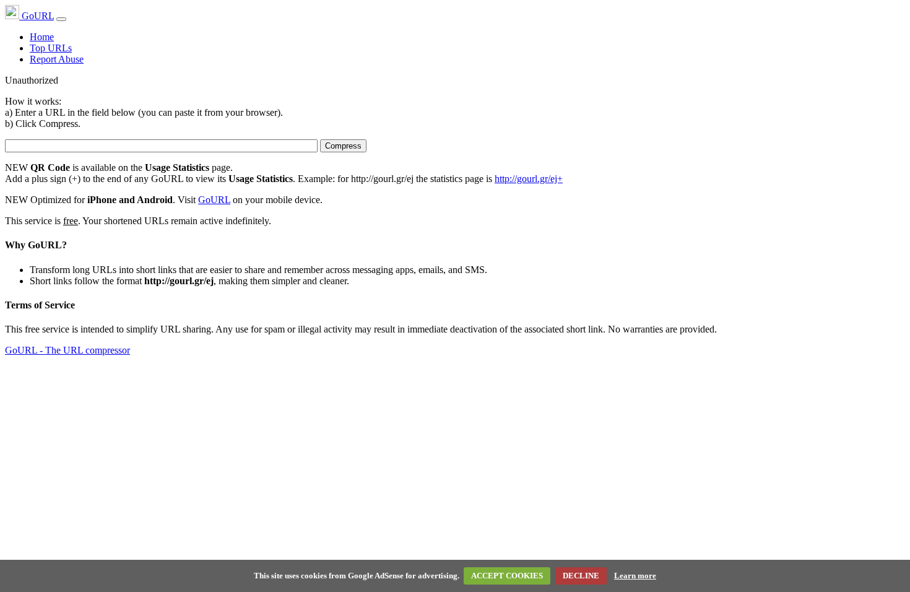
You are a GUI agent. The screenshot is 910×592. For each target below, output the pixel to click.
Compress (343, 145)
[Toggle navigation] (61, 19)
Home (42, 37)
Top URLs (51, 48)
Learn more (635, 575)
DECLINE (581, 575)
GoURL (36, 16)
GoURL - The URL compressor (67, 350)
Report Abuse (57, 59)
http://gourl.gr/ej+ (529, 178)
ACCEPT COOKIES (507, 575)
